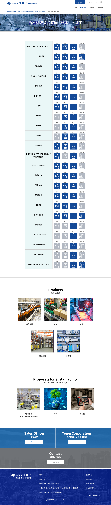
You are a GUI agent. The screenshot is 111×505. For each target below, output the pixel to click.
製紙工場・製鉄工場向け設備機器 (49, 492)
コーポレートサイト (94, 2)
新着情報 (42, 479)
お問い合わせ (80, 3)
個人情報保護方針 (91, 488)
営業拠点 (92, 7)
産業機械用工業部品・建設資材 (49, 484)
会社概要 (100, 7)
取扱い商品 (83, 7)
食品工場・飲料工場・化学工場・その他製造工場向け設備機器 (32, 11)
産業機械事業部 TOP (11, 11)
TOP (76, 7)
